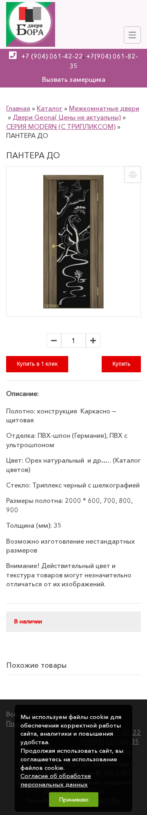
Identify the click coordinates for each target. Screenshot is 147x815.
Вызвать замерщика (73, 79)
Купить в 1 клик (37, 364)
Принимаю (74, 799)
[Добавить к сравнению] (133, 174)
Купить (121, 364)
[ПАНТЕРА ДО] (73, 241)
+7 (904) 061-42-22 (52, 56)
